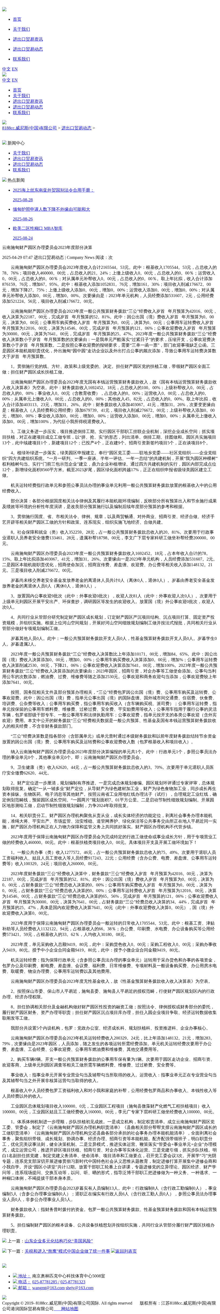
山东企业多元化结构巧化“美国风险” (59, 1241)
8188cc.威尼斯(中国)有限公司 (29, 128)
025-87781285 (45, 1282)
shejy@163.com (79, 1287)
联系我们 (21, 112)
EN (15, 69)
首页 (17, 90)
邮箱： (24, 1287)
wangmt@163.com (48, 1287)
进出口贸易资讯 (28, 101)
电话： (24, 1282)
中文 (6, 69)
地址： (24, 1276)
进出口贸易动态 (28, 107)
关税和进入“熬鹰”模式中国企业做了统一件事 (67, 1251)
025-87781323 (72, 1282)
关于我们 (21, 95)
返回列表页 (126, 1251)
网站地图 (66, 1308)
